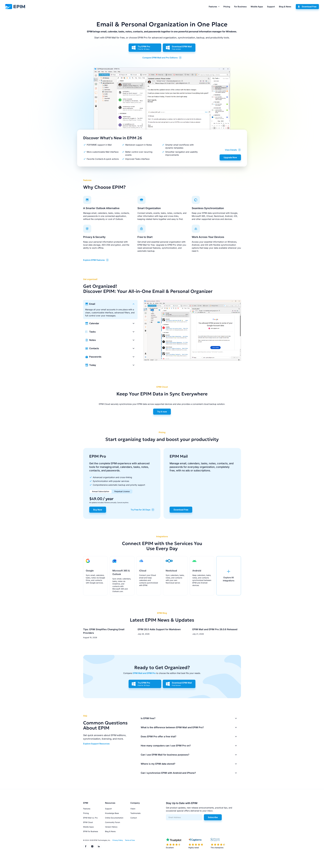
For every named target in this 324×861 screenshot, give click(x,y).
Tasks (92, 331)
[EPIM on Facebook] (85, 846)
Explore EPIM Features (94, 260)
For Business (240, 6)
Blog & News (285, 6)
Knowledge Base (112, 813)
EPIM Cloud (88, 822)
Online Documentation (114, 818)
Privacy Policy (118, 840)
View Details (231, 150)
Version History (111, 827)
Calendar (94, 323)
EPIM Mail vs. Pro (90, 818)
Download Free (309, 6)
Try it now (162, 411)
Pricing (226, 6)
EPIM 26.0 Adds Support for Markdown (159, 629)
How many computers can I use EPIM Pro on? (166, 745)
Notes (92, 340)
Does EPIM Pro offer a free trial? (158, 736)
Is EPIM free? (148, 718)
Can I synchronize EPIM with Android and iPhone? (168, 773)
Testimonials (135, 813)
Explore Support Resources (96, 743)
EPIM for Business (90, 831)
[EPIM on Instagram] (92, 846)
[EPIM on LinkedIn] (98, 846)
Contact (133, 818)
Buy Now (97, 509)
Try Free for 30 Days (140, 509)
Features (213, 6)
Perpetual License (122, 491)
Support (271, 6)
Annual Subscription (100, 491)
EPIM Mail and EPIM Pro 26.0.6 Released (214, 629)
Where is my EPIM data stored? (158, 763)
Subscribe (213, 817)
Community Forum (112, 822)
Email (92, 304)
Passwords (95, 356)
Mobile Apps (257, 6)
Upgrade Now (230, 157)
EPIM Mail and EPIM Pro (144, 673)
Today (92, 365)
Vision (132, 809)
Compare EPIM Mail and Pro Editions (160, 57)
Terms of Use (130, 840)
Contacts (94, 348)
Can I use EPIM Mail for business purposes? (165, 754)
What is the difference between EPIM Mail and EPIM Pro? (172, 727)
